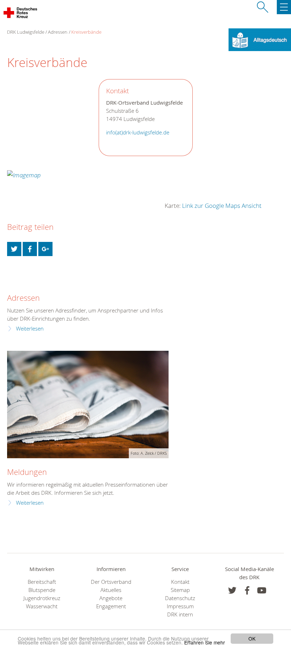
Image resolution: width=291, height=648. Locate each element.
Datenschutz (180, 598)
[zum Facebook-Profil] (232, 590)
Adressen (57, 32)
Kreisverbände (86, 32)
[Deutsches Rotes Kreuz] (21, 14)
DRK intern (180, 614)
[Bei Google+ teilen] (45, 249)
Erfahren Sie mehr (204, 642)
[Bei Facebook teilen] (30, 249)
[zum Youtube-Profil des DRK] (261, 590)
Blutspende (41, 590)
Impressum (180, 606)
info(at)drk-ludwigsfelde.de (137, 132)
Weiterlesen (30, 328)
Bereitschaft (42, 581)
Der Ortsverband (111, 581)
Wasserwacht (41, 606)
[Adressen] (11, 281)
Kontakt (180, 581)
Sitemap (180, 590)
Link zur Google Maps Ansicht (222, 205)
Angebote (110, 598)
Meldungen (27, 472)
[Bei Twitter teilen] (14, 249)
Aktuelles (110, 590)
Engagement (111, 606)
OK (252, 638)
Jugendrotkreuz (41, 598)
